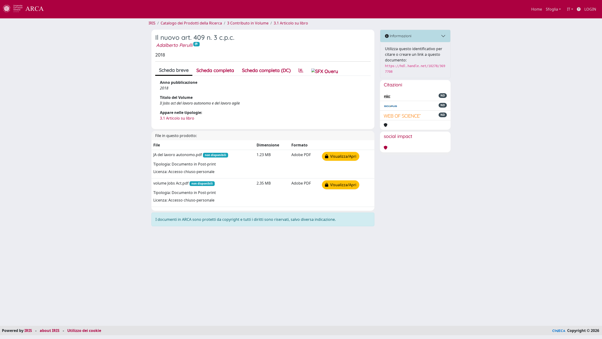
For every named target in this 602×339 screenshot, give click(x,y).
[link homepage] (26, 9)
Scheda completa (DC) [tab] (266, 70)
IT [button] (568, 9)
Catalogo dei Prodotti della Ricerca (191, 23)
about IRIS (49, 330)
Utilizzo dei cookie (84, 330)
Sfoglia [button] (552, 9)
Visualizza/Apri (342, 156)
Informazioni (400, 35)
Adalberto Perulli (174, 45)
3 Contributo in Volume (248, 23)
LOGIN (590, 9)
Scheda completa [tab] (215, 70)
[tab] (301, 70)
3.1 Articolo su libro (291, 23)
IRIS (152, 23)
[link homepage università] (56, 9)
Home (536, 9)
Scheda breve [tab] (174, 70)
